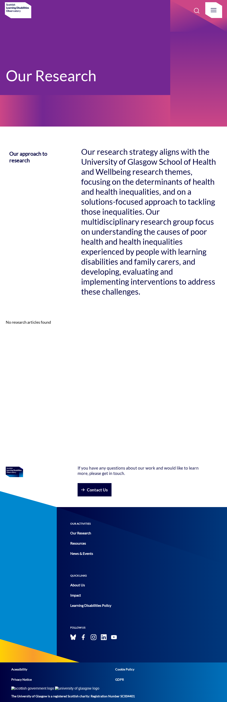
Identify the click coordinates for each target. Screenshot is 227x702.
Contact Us (97, 489)
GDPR (119, 679)
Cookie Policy (124, 669)
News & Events (81, 553)
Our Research (80, 533)
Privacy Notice (21, 679)
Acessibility (19, 669)
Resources (78, 543)
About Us (77, 585)
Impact (75, 595)
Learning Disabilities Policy (90, 605)
